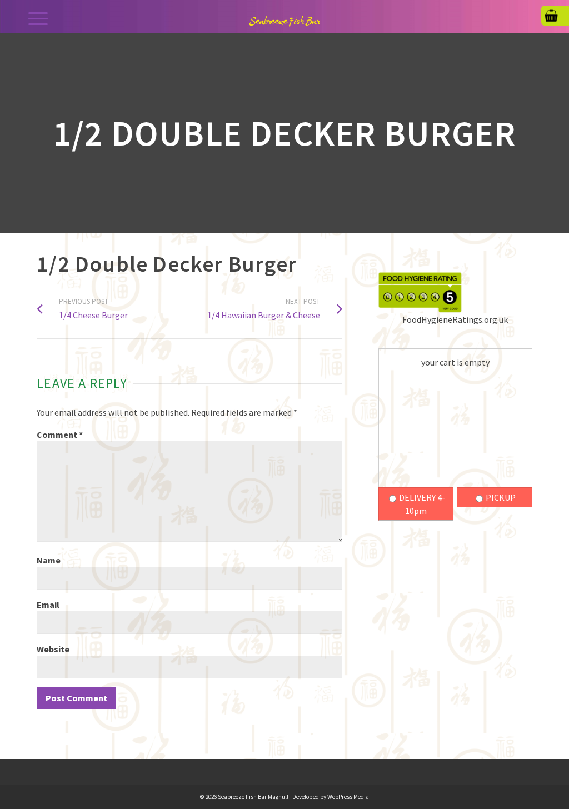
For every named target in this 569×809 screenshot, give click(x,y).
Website (53, 649)
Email (48, 604)
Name (49, 560)
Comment (60, 434)
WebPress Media (348, 797)
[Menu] (38, 18)
